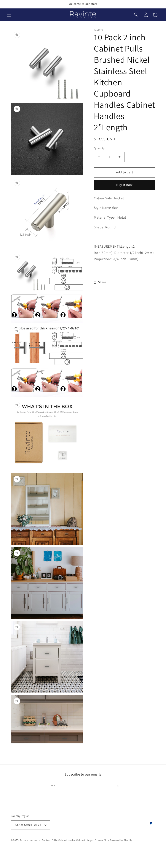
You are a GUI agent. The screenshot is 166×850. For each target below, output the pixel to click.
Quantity (99, 148)
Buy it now (124, 185)
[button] (9, 14)
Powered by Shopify (121, 840)
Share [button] (102, 282)
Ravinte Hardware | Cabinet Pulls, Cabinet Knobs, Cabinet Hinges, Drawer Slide (65, 840)
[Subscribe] (117, 786)
